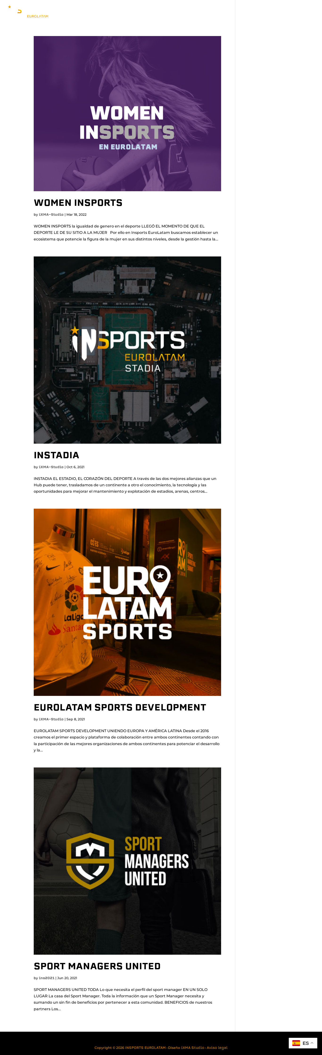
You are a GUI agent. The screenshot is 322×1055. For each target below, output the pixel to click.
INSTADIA (56, 456)
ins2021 (46, 978)
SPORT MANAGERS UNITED (97, 967)
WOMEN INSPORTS (78, 203)
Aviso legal (217, 1048)
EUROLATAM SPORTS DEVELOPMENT (120, 708)
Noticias (268, 11)
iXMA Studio (192, 1048)
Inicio (210, 11)
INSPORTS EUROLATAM (145, 1048)
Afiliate (288, 11)
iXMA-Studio (51, 215)
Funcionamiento (235, 11)
